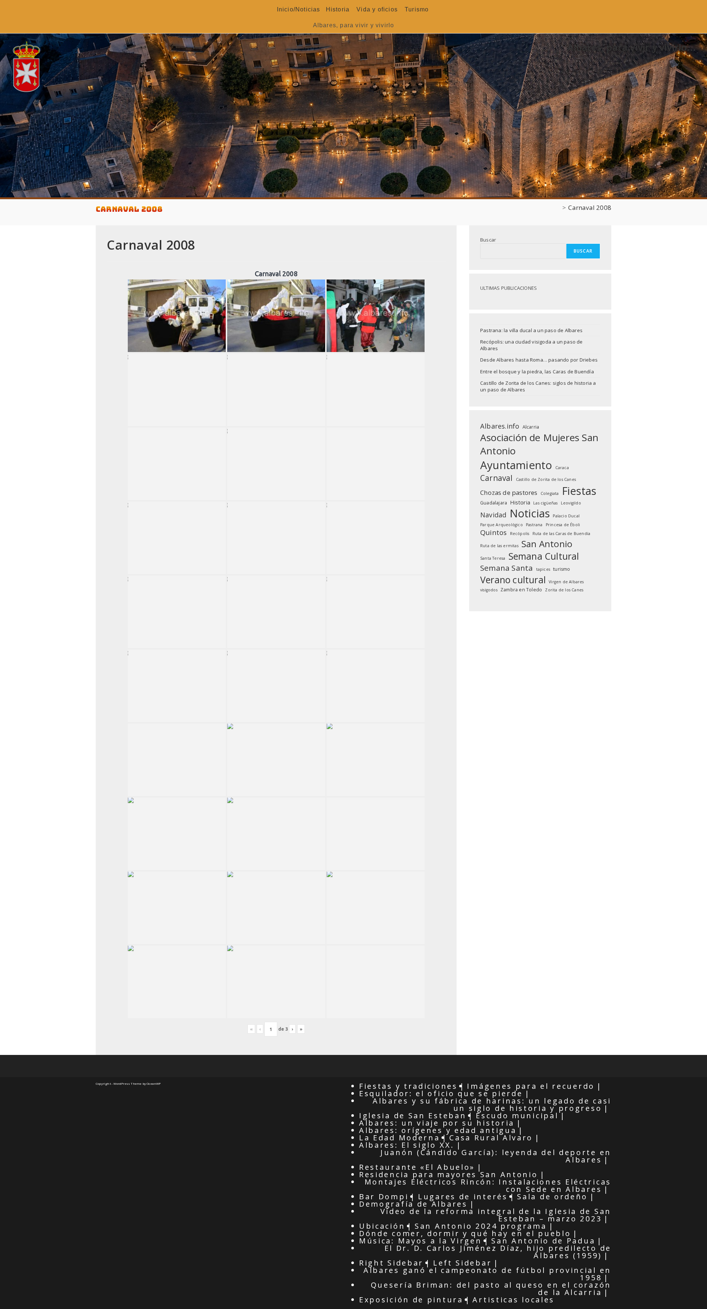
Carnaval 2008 (589, 207)
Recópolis (520, 533)
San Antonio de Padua (543, 1241)
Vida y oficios (377, 9)
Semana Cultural (544, 556)
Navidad (493, 514)
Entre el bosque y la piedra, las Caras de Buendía (537, 371)
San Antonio (546, 544)
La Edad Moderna (399, 1138)
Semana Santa (506, 568)
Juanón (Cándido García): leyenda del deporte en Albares (495, 1156)
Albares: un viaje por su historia (436, 1123)
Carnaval (496, 478)
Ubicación (382, 1226)
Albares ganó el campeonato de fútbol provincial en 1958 (487, 1273)
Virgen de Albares (566, 581)
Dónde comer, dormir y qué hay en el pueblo (465, 1233)
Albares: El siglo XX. (406, 1145)
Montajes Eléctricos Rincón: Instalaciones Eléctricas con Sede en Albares (488, 1185)
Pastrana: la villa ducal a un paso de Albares (531, 330)
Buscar (488, 239)
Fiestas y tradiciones (408, 1086)
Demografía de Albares (413, 1204)
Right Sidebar (391, 1263)
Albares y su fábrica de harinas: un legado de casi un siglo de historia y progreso (492, 1104)
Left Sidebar (462, 1263)
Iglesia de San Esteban (412, 1115)
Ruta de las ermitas (499, 545)
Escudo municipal (517, 1115)
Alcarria (531, 427)
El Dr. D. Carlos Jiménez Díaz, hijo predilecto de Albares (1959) (497, 1251)
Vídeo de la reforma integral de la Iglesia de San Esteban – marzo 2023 (495, 1215)
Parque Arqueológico (501, 524)
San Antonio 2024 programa (481, 1226)
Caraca (562, 467)
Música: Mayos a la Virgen (420, 1241)
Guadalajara (493, 503)
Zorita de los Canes (564, 589)
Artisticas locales (513, 1300)
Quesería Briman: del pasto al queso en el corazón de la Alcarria (491, 1288)
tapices (543, 569)
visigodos (488, 589)
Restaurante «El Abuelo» (417, 1167)
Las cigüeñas (545, 503)
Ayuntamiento (516, 465)
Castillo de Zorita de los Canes (546, 479)
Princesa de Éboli (563, 524)
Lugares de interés (463, 1196)
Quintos (493, 532)
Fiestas (579, 490)
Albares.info (499, 425)
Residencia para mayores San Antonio (448, 1174)
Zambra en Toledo (521, 590)
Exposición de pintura (411, 1300)
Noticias (530, 513)
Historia (338, 9)
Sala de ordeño (552, 1196)
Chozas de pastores (509, 492)
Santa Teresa (492, 558)
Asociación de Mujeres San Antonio (539, 444)
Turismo (417, 9)
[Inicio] (557, 207)
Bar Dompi (383, 1196)
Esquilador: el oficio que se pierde (441, 1093)
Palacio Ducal (566, 515)
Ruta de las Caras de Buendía (561, 533)
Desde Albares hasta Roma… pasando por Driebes (539, 359)
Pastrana (534, 524)
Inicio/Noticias (298, 9)
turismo (561, 569)
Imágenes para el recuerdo (531, 1086)
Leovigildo (571, 503)
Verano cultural (513, 579)
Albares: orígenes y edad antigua (437, 1130)
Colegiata (550, 493)
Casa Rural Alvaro (491, 1138)
